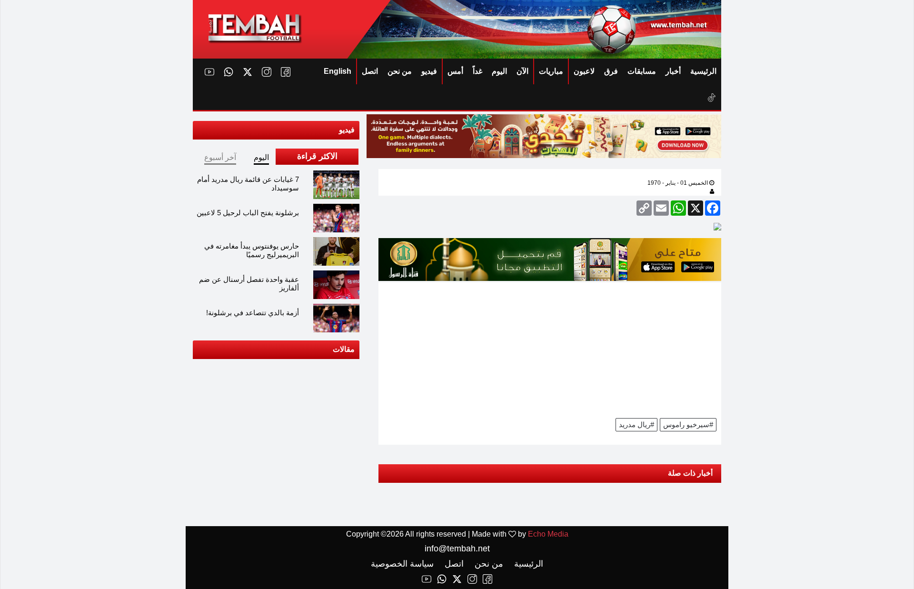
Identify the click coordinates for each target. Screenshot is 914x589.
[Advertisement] (550, 349)
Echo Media (548, 534)
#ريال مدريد (636, 424)
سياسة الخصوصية (402, 564)
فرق (611, 71)
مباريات (551, 71)
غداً (477, 71)
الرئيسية (703, 71)
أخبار (673, 71)
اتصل (370, 71)
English (337, 71)
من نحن (399, 71)
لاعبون (584, 71)
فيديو (429, 71)
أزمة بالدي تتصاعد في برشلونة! (252, 313)
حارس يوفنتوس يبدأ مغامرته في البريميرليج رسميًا (251, 250)
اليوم (499, 71)
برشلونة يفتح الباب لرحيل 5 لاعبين (248, 213)
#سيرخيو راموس (688, 424)
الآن (522, 71)
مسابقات (641, 71)
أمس (455, 71)
